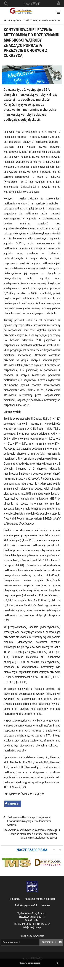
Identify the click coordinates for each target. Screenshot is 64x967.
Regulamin (14, 898)
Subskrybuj (49, 942)
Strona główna (14, 20)
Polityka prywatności (26, 905)
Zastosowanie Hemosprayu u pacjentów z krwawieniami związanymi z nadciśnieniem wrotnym (29, 821)
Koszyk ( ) (32, 4)
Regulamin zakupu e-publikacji (40, 898)
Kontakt (46, 905)
